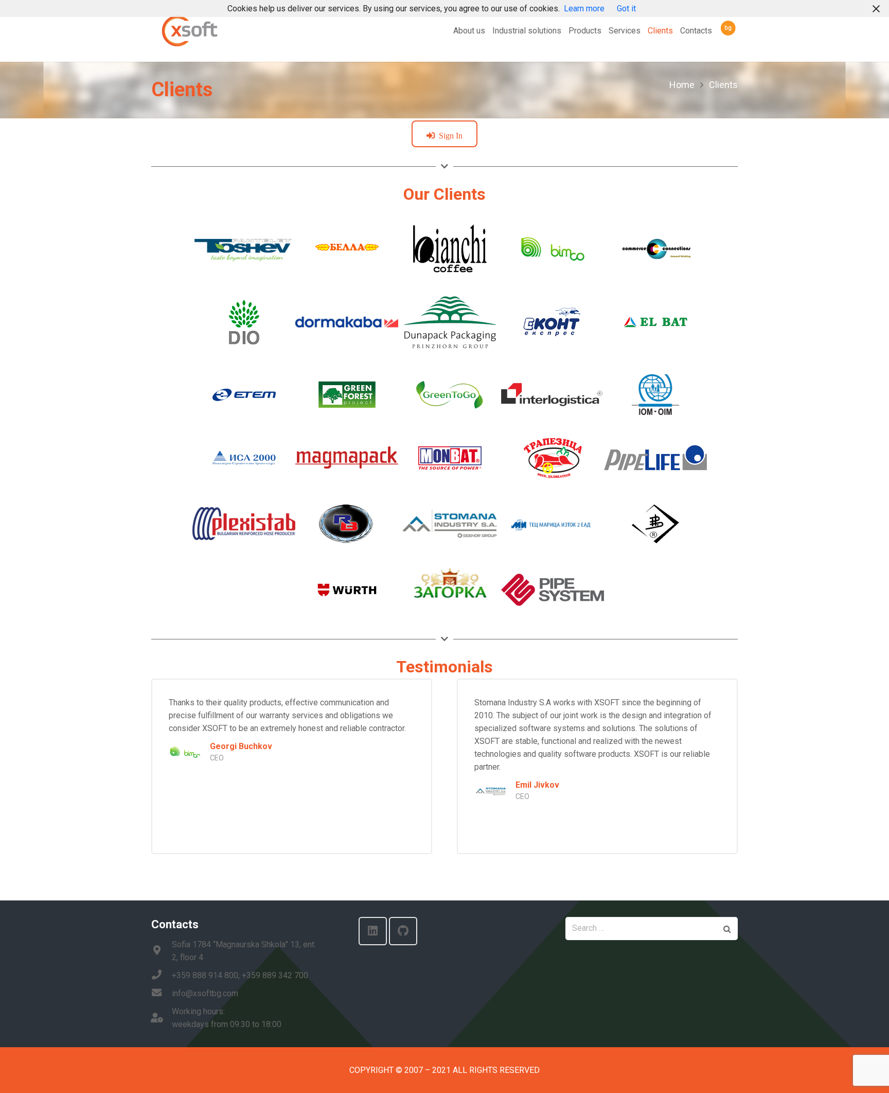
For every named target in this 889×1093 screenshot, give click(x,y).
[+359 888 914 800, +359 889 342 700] (161, 975)
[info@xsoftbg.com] (161, 993)
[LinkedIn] (373, 931)
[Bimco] (185, 751)
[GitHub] (403, 931)
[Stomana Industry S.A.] (490, 789)
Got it (626, 8)
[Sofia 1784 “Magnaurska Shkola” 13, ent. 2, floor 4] (161, 951)
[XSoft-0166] (189, 31)
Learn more (584, 8)
